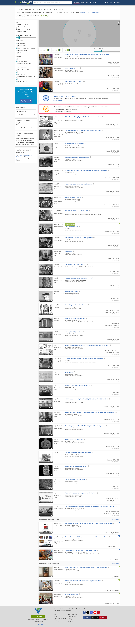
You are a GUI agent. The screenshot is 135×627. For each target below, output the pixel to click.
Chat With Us (39, 616)
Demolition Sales (23, 81)
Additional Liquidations (22, 67)
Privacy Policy (72, 616)
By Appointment (23, 50)
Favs (20, 15)
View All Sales (115, 519)
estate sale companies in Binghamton (89, 12)
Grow (60, 618)
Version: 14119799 (38, 625)
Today (27, 15)
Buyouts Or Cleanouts (24, 79)
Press (69, 618)
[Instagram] (91, 612)
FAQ (55, 614)
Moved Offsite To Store (24, 72)
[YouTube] (94, 612)
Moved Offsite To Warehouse (26, 48)
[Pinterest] (98, 612)
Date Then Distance (24, 29)
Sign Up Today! (26, 101)
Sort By (18, 22)
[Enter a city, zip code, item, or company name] (70, 2)
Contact (56, 622)
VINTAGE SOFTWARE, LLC (42, 619)
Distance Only (22, 26)
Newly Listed (22, 31)
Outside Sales (22, 74)
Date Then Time (23, 24)
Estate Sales (19, 40)
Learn (56, 616)
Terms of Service (72, 614)
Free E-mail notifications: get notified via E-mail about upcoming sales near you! (67, 609)
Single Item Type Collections (26, 76)
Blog (55, 620)
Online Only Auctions (24, 63)
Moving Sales (22, 45)
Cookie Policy (71, 622)
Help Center (71, 620)
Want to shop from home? (64, 96)
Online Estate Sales (23, 52)
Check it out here (57, 100)
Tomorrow (36, 15)
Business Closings (23, 69)
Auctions (18, 56)
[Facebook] (84, 612)
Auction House (22, 61)
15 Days (45, 15)
